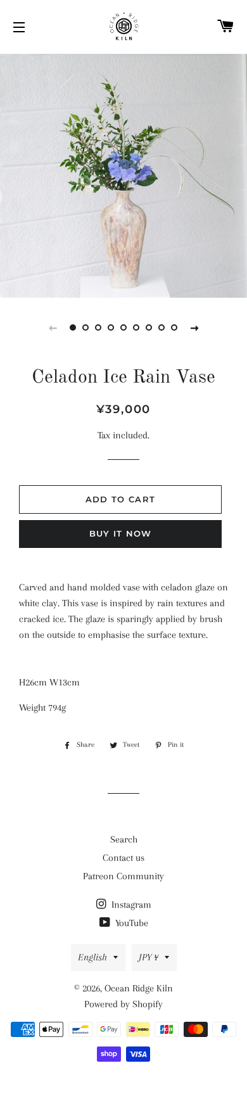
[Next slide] (194, 327)
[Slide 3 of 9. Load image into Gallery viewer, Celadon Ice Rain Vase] (98, 327)
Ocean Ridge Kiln (138, 988)
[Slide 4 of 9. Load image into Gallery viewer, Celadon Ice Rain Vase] (110, 327)
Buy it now (120, 533)
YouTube (130, 923)
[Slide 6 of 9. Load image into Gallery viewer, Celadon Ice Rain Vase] (136, 327)
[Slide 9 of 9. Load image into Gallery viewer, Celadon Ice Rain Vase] (174, 327)
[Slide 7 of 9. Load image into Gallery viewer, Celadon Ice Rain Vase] (148, 327)
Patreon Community (123, 876)
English (92, 957)
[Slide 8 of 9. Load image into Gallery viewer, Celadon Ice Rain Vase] (161, 327)
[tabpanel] (123, 174)
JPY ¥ (148, 957)
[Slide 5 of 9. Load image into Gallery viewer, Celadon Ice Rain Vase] (123, 327)
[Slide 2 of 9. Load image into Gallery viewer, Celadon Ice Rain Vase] (85, 327)
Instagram (130, 904)
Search (123, 839)
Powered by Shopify (123, 1004)
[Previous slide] (52, 327)
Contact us (123, 857)
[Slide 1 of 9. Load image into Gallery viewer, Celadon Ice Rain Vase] (72, 327)
